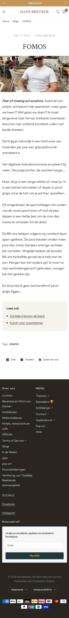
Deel (13, 359)
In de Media (9, 452)
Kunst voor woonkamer (26, 323)
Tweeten (29, 359)
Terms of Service (13, 440)
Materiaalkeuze (12, 417)
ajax (5, 458)
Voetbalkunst (44, 420)
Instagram (8, 513)
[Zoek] (58, 11)
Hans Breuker (34, 12)
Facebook (8, 504)
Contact (7, 395)
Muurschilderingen (13, 469)
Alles (39, 431)
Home (6, 21)
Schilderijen (9, 412)
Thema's (41, 396)
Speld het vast (50, 359)
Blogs (16, 21)
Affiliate (7, 434)
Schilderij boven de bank (27, 316)
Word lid (34, 555)
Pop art (40, 426)
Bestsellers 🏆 (45, 401)
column (14, 344)
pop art (7, 463)
